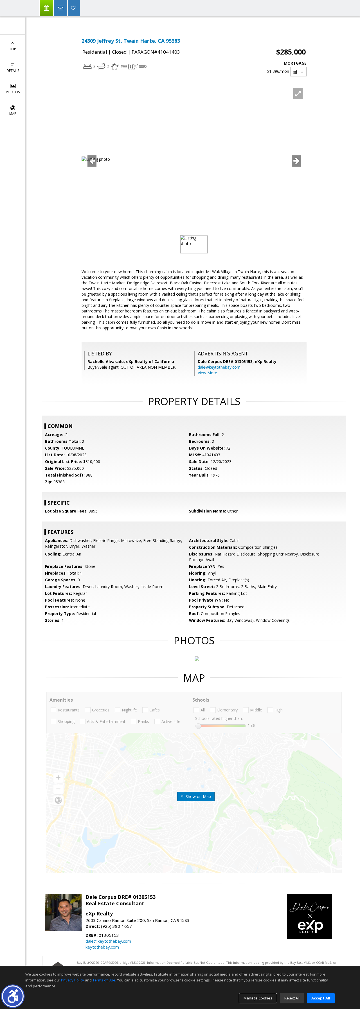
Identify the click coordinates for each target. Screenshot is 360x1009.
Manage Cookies (258, 998)
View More (207, 372)
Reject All (292, 998)
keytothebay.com (102, 947)
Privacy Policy (72, 980)
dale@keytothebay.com (219, 367)
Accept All (320, 998)
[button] (13, 996)
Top (12, 49)
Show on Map (197, 796)
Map (12, 113)
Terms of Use (104, 980)
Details (12, 70)
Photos (13, 92)
